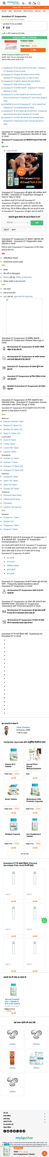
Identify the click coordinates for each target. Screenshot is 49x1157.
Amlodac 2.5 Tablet (11, 458)
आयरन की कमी (12, 151)
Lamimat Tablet (9, 452)
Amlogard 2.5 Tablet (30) (13, 470)
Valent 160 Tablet (10, 481)
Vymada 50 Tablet (10, 477)
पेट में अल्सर (11, 562)
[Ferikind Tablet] (10, 46)
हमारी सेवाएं (6, 1118)
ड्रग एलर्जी (10, 558)
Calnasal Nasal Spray (11, 499)
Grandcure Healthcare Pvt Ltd (18, 55)
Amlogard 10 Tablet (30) (13, 466)
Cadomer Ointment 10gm (13, 421)
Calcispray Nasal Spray (12, 495)
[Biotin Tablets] (13, 789)
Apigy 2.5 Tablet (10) (11, 433)
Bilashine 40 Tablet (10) (12, 429)
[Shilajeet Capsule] (13, 824)
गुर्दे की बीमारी (11, 570)
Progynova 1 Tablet (11, 517)
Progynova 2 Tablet (11, 525)
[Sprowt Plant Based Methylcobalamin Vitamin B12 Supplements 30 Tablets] (35, 754)
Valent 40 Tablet (10, 485)
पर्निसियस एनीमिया (13, 566)
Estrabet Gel (8, 521)
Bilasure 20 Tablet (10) (12, 425)
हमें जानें (5, 1113)
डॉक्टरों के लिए (7, 1121)
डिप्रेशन (6, 277)
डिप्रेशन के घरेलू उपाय (23, 277)
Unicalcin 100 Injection (12, 507)
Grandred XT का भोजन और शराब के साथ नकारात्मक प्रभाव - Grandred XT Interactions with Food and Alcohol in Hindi (24, 121)
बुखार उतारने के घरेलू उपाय (23, 297)
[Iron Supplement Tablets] (35, 824)
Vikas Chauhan (23, 727)
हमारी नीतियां (7, 1116)
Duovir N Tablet (9, 440)
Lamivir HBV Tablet (11, 448)
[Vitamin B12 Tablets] (13, 754)
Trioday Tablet (9, 444)
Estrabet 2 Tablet (10, 529)
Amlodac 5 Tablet (10, 462)
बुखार (5, 297)
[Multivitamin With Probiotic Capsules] (35, 789)
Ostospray (7, 503)
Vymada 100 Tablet (11, 489)
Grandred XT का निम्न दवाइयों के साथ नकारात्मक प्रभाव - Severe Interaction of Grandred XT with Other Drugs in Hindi (25, 97)
